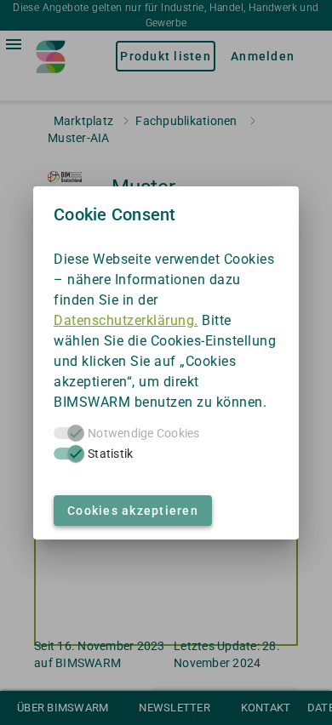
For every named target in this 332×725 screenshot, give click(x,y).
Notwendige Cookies (144, 433)
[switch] (69, 454)
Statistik (110, 453)
